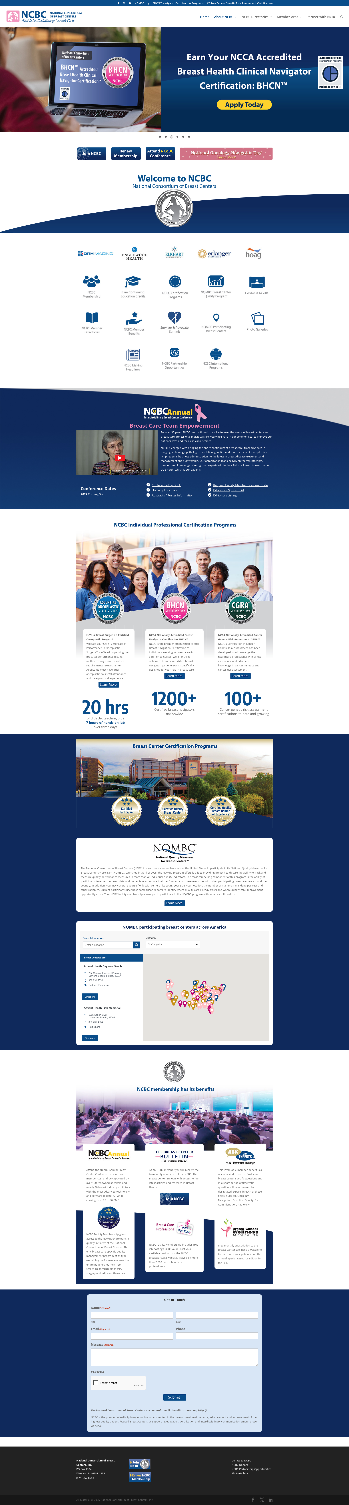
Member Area (287, 17)
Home (204, 17)
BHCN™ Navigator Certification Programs (178, 3)
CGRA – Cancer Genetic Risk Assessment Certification (240, 3)
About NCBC (223, 17)
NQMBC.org (142, 3)
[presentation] (72, 253)
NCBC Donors (240, 1465)
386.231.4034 (96, 980)
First (93, 1321)
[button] (192, 992)
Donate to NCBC (241, 1460)
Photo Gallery (240, 1473)
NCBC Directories (255, 17)
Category (151, 937)
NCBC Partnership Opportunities (251, 1469)
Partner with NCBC (321, 17)
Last (178, 1321)
